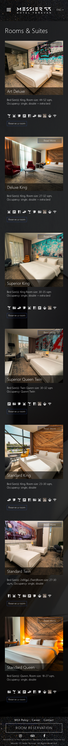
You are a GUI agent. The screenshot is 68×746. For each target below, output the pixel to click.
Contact (49, 720)
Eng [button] (59, 9)
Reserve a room (16, 123)
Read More (50, 44)
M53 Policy (21, 720)
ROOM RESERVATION (34, 727)
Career (36, 720)
